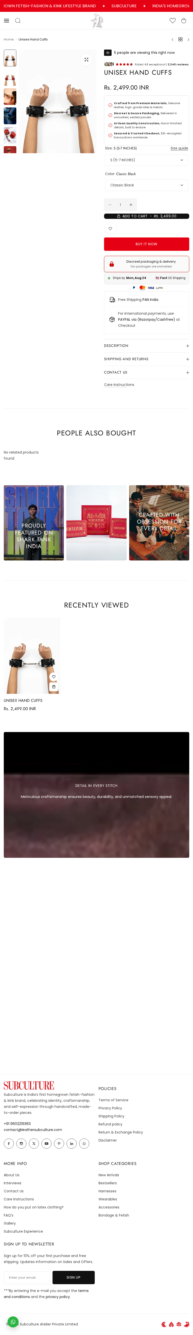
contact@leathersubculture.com (33, 1129)
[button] (9, 20)
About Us (11, 1175)
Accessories (109, 1207)
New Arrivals (109, 1175)
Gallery (10, 1223)
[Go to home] (96, 26)
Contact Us (14, 1191)
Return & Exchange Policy (121, 1132)
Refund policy (110, 1124)
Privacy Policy (110, 1108)
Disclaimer (108, 1140)
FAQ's (8, 1215)
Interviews (12, 1183)
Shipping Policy (111, 1116)
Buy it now (157, 244)
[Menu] (186, 39)
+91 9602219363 (17, 1123)
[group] (57, 101)
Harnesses (107, 1191)
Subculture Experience (23, 1231)
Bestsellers (108, 1183)
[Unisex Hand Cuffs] (32, 656)
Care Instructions (119, 384)
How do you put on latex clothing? (34, 1207)
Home (9, 39)
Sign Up (80, 1277)
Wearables (108, 1199)
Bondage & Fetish (114, 1215)
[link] (96, 522)
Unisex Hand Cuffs (32, 700)
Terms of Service (113, 1100)
